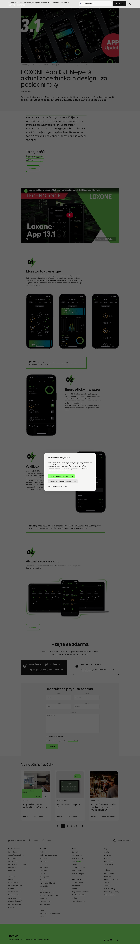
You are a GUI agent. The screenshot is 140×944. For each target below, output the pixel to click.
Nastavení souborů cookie (57, 486)
